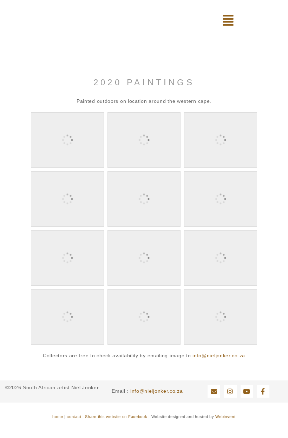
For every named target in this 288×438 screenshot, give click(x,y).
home (57, 416)
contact (74, 416)
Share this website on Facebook (116, 416)
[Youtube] (247, 391)
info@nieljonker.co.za (218, 355)
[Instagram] (230, 391)
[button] (228, 20)
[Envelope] (214, 391)
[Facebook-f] (263, 391)
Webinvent (225, 416)
